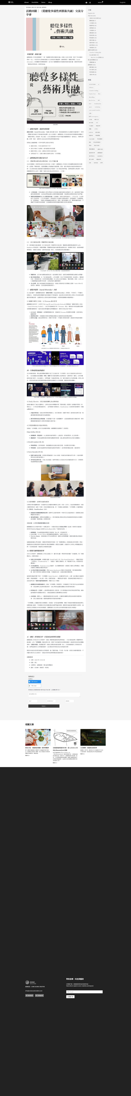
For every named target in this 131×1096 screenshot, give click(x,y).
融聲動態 (44, 7)
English (122, 2)
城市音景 (91, 122)
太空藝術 (91, 23)
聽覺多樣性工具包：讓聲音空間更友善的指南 (43, 151)
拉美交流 (91, 132)
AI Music (91, 87)
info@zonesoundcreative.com (33, 991)
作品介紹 (90, 15)
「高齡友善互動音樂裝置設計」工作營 (53, 171)
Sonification (97, 103)
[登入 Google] (29, 686)
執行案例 (91, 69)
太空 (97, 122)
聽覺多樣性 (100, 149)
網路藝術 (91, 33)
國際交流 (96, 119)
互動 (90, 113)
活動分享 (33, 7)
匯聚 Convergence (93, 116)
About (26, 2)
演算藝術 (91, 28)
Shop (50, 2)
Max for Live (92, 100)
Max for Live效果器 (96, 57)
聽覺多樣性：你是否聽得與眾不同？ (41, 146)
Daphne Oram (92, 94)
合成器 (90, 119)
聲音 (90, 145)
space (90, 107)
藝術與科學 (92, 153)
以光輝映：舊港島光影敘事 (88, 748)
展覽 (90, 129)
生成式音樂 (91, 139)
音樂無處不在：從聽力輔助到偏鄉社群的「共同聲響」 (46, 153)
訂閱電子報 (70, 997)
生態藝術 (91, 30)
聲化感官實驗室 (92, 60)
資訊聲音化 (100, 156)
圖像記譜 (91, 20)
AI (98, 84)
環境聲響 (98, 135)
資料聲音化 (92, 45)
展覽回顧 (91, 62)
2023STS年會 (92, 84)
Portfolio (35, 2)
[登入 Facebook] (29, 681)
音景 (90, 162)
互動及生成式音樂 (94, 18)
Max (99, 94)
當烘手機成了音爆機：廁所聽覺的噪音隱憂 (43, 148)
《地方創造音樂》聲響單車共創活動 (51, 245)
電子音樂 (91, 159)
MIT (99, 100)
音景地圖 (96, 162)
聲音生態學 (96, 145)
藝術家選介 (92, 42)
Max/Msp (92, 97)
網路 (90, 142)
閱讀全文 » (27, 755)
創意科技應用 (91, 50)
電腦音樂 (98, 159)
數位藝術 (98, 132)
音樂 (101, 162)
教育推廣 (28, 7)
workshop (97, 107)
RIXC (90, 103)
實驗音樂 (98, 126)
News (43, 2)
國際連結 (91, 67)
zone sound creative (94, 110)
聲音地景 (91, 35)
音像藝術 (91, 47)
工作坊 (96, 129)
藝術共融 (39, 7)
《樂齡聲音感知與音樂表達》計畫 (44, 164)
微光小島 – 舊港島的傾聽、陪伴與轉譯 (37, 748)
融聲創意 (100, 153)
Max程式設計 (92, 55)
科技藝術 (99, 139)
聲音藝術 (91, 38)
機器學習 (91, 25)
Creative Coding (94, 52)
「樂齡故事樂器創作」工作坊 (67, 196)
